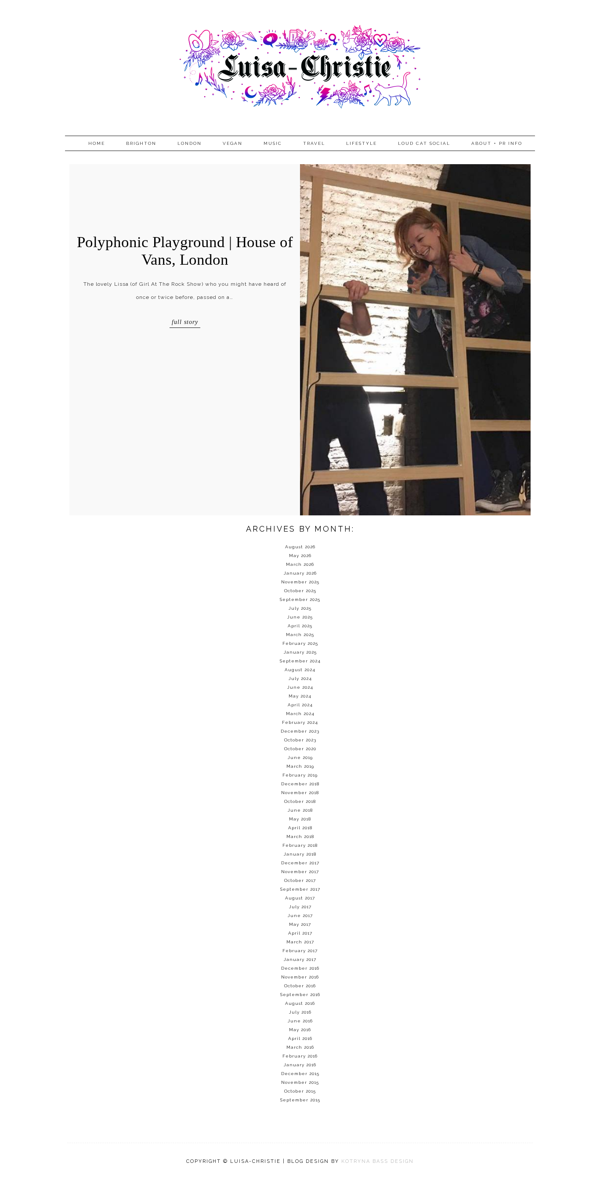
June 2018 (300, 810)
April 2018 (300, 827)
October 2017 (300, 880)
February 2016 (300, 1056)
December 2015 (300, 1073)
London (189, 143)
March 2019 (300, 766)
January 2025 (300, 652)
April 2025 (300, 625)
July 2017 (300, 906)
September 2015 (300, 1099)
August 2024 (300, 669)
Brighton (141, 143)
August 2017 (300, 898)
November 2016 (300, 977)
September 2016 (300, 994)
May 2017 (300, 924)
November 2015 (300, 1082)
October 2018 (300, 801)
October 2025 (300, 590)
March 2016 (300, 1047)
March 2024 (300, 713)
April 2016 (300, 1038)
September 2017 (300, 889)
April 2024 (300, 704)
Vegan (232, 143)
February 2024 (300, 722)
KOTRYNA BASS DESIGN (377, 1161)
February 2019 (300, 775)
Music (273, 143)
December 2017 (300, 862)
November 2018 (300, 792)
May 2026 (300, 555)
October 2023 (300, 740)
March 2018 (300, 836)
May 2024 (300, 696)
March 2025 (300, 634)
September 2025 (300, 599)
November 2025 (300, 581)
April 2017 (300, 933)
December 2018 (300, 783)
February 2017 (300, 950)
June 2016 (300, 1020)
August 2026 (300, 546)
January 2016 (300, 1064)
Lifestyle (361, 143)
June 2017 (300, 915)
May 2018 (300, 819)
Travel (314, 143)
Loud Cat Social (424, 143)
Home (96, 143)
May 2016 (300, 1029)
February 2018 (300, 845)
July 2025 (300, 608)
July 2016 (300, 1012)
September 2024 (300, 660)
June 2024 (300, 687)
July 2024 (300, 678)
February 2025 (300, 643)
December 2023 (300, 731)
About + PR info (496, 143)
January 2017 (300, 959)
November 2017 (300, 871)
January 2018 (300, 854)
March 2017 (300, 941)
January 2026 (300, 573)
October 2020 (300, 748)
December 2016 (300, 968)
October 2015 (300, 1091)
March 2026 (300, 564)
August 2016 (300, 1003)
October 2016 (300, 985)
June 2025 (300, 617)
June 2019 (300, 757)
